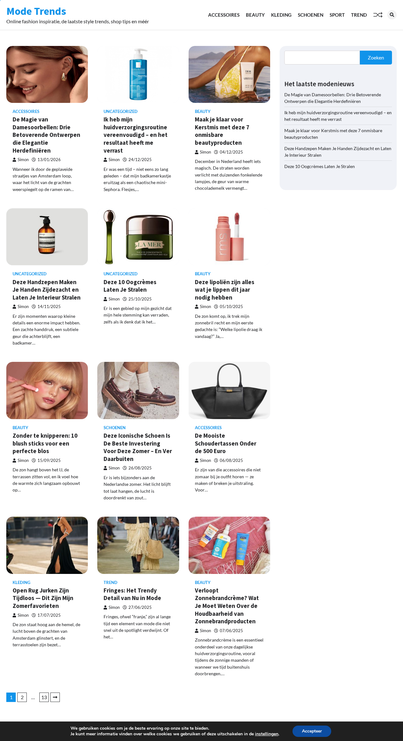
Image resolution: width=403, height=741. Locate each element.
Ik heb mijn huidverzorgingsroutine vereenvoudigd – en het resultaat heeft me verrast (135, 134)
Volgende (55, 697)
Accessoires (224, 15)
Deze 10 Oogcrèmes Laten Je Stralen (130, 286)
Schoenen (310, 15)
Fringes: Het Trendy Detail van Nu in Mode (132, 594)
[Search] (392, 15)
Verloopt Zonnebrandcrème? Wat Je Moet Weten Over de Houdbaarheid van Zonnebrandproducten (227, 606)
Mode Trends (36, 11)
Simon (23, 159)
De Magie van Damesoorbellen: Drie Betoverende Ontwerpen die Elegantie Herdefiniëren (46, 134)
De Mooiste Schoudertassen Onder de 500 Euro (225, 443)
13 (44, 697)
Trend (359, 15)
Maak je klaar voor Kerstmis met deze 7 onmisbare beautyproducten (222, 130)
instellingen (266, 734)
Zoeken (376, 57)
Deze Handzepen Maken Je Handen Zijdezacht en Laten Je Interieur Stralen (47, 289)
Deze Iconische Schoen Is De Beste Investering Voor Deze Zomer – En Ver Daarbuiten (138, 447)
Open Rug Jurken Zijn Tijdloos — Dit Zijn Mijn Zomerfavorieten (43, 598)
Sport (337, 15)
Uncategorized (121, 111)
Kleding (281, 15)
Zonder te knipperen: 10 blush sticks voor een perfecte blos (45, 443)
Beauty (255, 15)
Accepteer (312, 731)
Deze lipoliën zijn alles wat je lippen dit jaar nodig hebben (224, 289)
